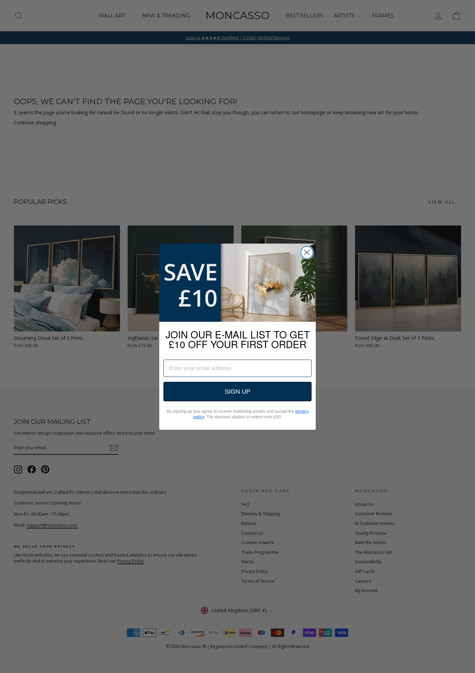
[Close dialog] (307, 252)
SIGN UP (237, 391)
